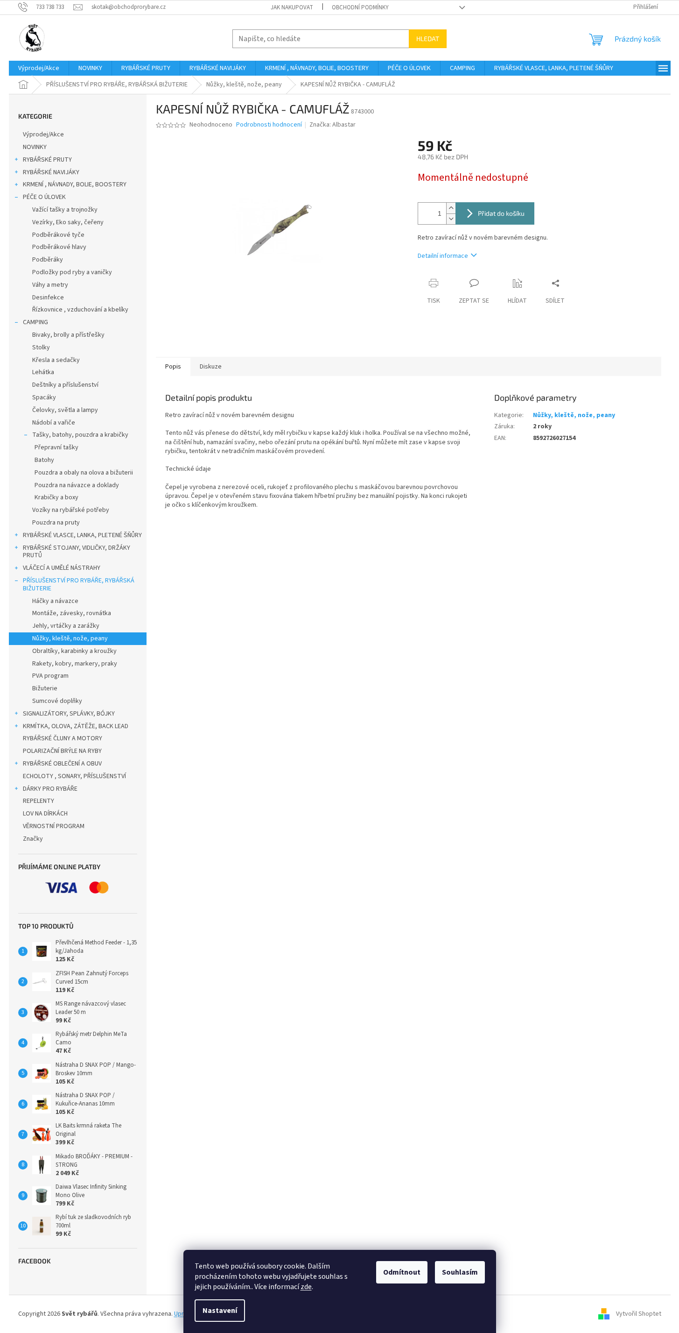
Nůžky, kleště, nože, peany (70, 638)
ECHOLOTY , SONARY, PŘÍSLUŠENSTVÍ (74, 776)
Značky (33, 839)
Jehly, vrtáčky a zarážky (65, 626)
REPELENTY (38, 801)
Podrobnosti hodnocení (269, 125)
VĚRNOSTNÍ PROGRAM (53, 826)
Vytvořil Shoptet (638, 1314)
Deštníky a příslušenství (65, 385)
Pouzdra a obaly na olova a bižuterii (84, 472)
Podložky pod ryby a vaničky (72, 272)
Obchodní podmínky (360, 7)
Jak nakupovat (292, 7)
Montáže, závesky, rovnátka (71, 613)
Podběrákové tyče (58, 235)
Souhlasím (460, 1272)
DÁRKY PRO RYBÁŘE (50, 789)
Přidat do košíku (501, 213)
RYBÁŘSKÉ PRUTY (47, 159)
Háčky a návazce (55, 601)
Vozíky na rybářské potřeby (70, 510)
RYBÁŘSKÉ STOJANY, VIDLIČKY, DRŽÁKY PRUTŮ (76, 551)
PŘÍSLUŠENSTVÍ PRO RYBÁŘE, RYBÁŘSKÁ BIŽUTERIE (78, 584)
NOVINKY (35, 147)
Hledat (427, 39)
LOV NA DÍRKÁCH (45, 813)
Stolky (41, 347)
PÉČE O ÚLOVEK (44, 197)
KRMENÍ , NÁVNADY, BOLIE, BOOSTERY (74, 184)
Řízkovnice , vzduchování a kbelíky (80, 309)
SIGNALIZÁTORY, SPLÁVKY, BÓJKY (69, 713)
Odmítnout (401, 1272)
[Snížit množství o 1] (450, 218)
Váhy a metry (50, 285)
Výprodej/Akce (43, 134)
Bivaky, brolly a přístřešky (68, 335)
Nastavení (220, 1310)
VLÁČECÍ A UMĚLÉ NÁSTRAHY (61, 568)
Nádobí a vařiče (53, 422)
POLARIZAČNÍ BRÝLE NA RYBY (62, 751)
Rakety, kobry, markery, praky (74, 663)
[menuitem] (39, 68)
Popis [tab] (173, 366)
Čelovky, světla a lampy (65, 410)
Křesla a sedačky (56, 360)
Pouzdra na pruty (56, 522)
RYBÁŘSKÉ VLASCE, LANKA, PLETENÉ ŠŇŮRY (82, 535)
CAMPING (35, 322)
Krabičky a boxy (56, 497)
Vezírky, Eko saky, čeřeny (68, 222)
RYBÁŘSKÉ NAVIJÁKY (51, 172)
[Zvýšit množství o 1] (450, 208)
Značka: (332, 124)
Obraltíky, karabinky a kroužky (74, 651)
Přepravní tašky (56, 447)
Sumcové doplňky (57, 701)
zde (306, 1287)
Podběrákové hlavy (59, 247)
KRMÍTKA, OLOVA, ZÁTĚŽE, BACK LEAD (75, 726)
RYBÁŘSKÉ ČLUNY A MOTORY (62, 738)
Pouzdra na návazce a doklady (77, 485)
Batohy (44, 460)
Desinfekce (48, 297)
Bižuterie (44, 688)
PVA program (50, 676)
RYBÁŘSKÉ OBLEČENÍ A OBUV (62, 763)
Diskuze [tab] (211, 366)
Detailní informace (443, 256)
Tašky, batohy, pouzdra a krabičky (80, 435)
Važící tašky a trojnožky (65, 209)
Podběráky (47, 259)
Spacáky (44, 397)
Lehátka (43, 372)
